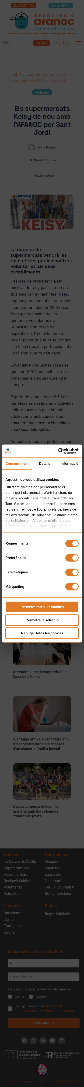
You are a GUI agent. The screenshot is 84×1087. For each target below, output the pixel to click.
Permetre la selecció (42, 620)
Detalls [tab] (44, 463)
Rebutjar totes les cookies (42, 633)
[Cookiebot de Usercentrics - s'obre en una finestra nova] (59, 451)
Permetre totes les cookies (42, 607)
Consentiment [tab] (16, 463)
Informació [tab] (69, 463)
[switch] (72, 558)
